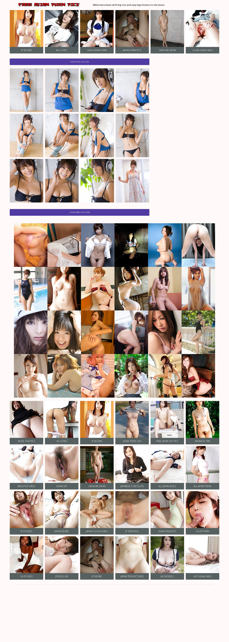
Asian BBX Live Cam (80, 212)
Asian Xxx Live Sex (79, 61)
